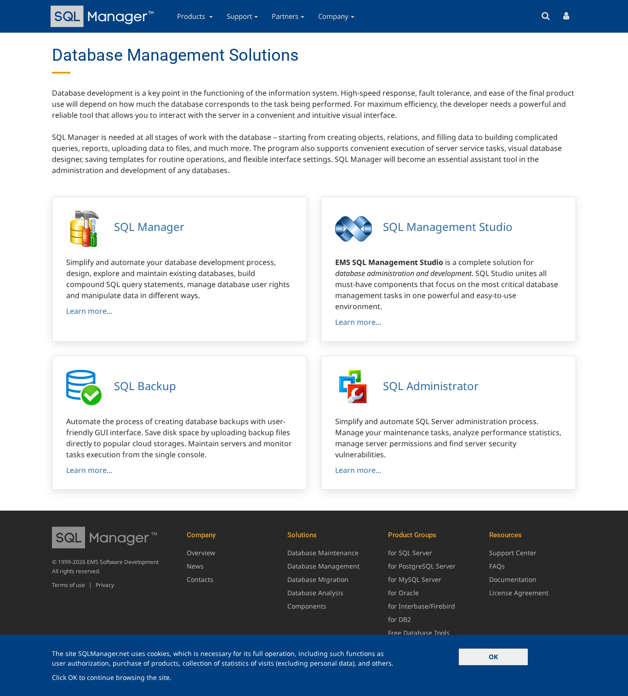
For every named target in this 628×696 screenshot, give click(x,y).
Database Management (323, 566)
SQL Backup (145, 385)
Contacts (200, 579)
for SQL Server (410, 552)
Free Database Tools (419, 632)
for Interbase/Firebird (421, 606)
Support (239, 16)
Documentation (513, 579)
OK (493, 656)
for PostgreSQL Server (422, 566)
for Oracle (403, 592)
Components (306, 606)
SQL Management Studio (448, 226)
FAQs (497, 566)
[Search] (545, 16)
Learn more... (89, 311)
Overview (201, 552)
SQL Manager (149, 226)
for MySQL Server (414, 579)
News (195, 566)
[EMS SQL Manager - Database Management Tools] (103, 16)
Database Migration (317, 579)
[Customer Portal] (566, 16)
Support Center (513, 552)
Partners (285, 16)
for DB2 (399, 619)
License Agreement (518, 592)
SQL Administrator (431, 385)
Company (333, 16)
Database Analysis (315, 592)
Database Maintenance (323, 552)
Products (192, 16)
